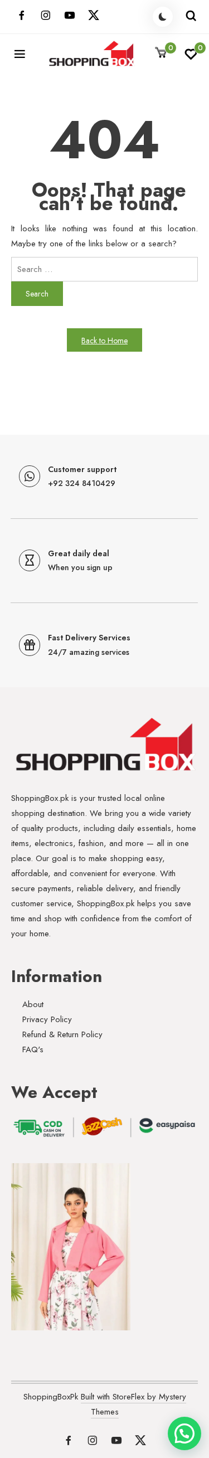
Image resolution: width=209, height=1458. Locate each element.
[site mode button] (163, 17)
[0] (191, 57)
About (32, 1004)
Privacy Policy (47, 1019)
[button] (184, 1433)
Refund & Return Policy (62, 1034)
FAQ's (32, 1049)
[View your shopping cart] (161, 53)
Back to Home (104, 340)
